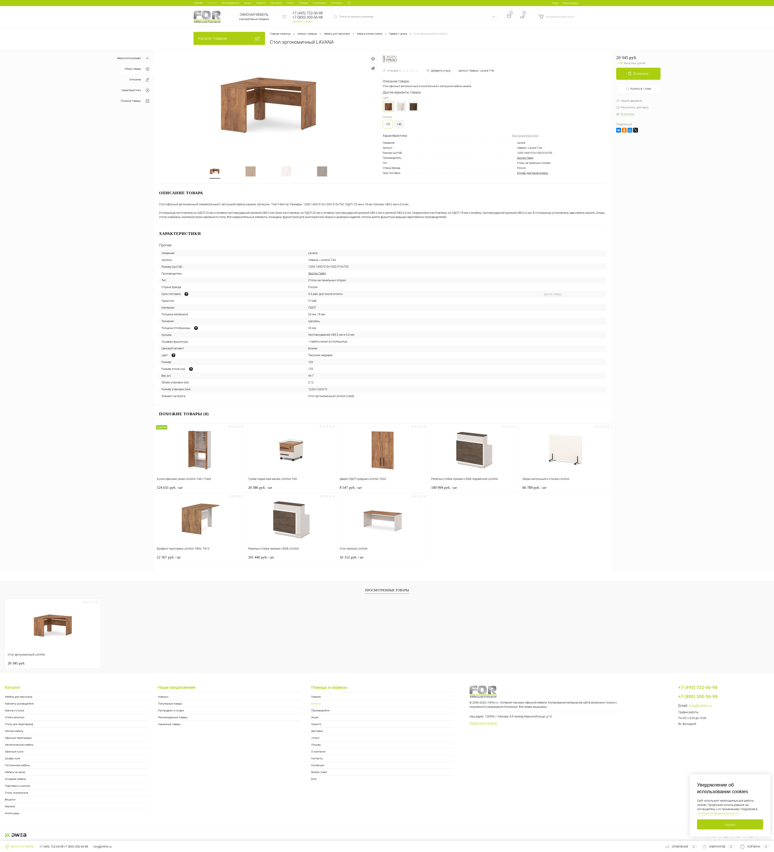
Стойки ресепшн (14, 717)
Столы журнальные (16, 792)
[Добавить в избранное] (373, 59)
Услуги (290, 3)
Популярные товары (170, 703)
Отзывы (303, 3)
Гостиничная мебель (17, 765)
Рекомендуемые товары (173, 717)
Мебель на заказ (15, 772)
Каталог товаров (212, 38)
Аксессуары (12, 813)
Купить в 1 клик (640, 88)
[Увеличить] (268, 106)
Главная (198, 3)
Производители (230, 3)
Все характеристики (525, 135)
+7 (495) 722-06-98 (51, 846)
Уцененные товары (169, 724)
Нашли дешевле (631, 100)
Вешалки (10, 799)
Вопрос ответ (319, 772)
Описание (135, 79)
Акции (247, 3)
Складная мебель (15, 778)
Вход (555, 3)
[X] (635, 130)
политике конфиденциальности (718, 813)
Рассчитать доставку (635, 107)
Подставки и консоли (17, 785)
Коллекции (317, 765)
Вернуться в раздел (129, 58)
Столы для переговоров (19, 724)
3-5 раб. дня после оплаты (532, 172)
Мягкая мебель (14, 731)
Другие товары (553, 294)
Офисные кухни (14, 751)
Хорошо (730, 824)
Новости (261, 3)
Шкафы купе (12, 758)
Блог (314, 778)
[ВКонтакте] (618, 130)
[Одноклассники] (624, 130)
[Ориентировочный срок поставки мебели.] (186, 294)
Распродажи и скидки (171, 710)
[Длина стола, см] (191, 369)
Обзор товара (133, 69)
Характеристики (131, 90)
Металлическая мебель (19, 744)
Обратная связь (22, 846)
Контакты (336, 3)
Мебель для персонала (18, 696)
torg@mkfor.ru (700, 706)
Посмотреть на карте (483, 723)
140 (399, 124)
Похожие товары (131, 101)
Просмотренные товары (387, 590)
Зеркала (10, 806)
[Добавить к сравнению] (373, 68)
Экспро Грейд (525, 157)
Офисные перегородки (18, 737)
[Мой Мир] (629, 130)
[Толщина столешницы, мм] (196, 328)
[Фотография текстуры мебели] (173, 355)
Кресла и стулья (14, 710)
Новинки (163, 696)
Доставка (276, 3)
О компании (319, 3)
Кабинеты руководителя (19, 703)
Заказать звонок (302, 21)
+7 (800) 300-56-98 (76, 846)
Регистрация (570, 3)
